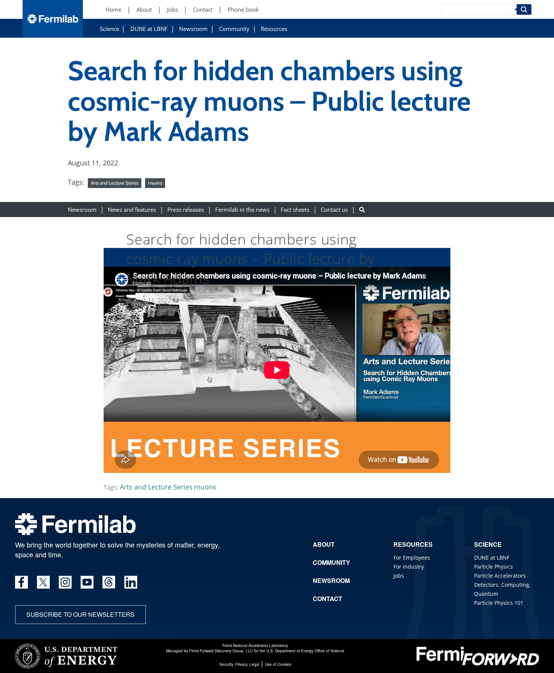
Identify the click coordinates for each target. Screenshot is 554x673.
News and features (132, 209)
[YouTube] (87, 582)
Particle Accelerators (500, 575)
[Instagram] (65, 582)
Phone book (243, 9)
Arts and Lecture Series (114, 183)
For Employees (411, 557)
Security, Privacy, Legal (239, 664)
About (144, 9)
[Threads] (109, 582)
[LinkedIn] (130, 582)
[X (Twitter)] (43, 582)
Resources (274, 29)
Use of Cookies (278, 664)
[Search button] (362, 209)
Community (234, 29)
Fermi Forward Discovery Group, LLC (221, 650)
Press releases (185, 209)
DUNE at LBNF (149, 29)
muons (155, 183)
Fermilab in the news (242, 209)
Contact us (334, 209)
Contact (203, 9)
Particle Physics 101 (498, 602)
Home (113, 9)
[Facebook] (21, 582)
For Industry (408, 566)
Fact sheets (295, 209)
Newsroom (193, 29)
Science (109, 29)
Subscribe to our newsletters (80, 614)
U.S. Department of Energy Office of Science (305, 650)
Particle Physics (493, 566)
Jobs (172, 9)
